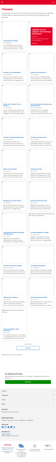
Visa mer (34, 43)
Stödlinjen (4, 449)
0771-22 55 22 (7, 434)
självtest (7, 451)
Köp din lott (28, 382)
